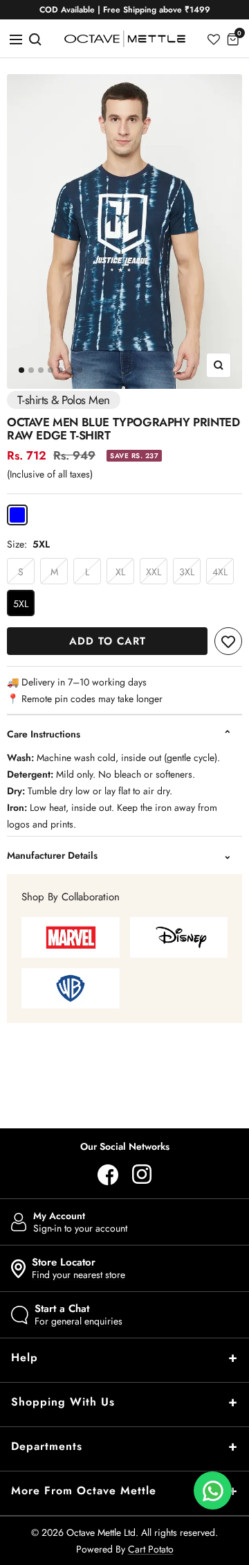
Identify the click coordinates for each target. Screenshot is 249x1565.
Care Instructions (43, 734)
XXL (153, 572)
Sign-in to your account (80, 1221)
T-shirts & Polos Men (63, 400)
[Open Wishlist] (214, 38)
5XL (20, 604)
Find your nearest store (78, 1268)
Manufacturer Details (52, 855)
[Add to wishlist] (228, 641)
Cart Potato (151, 1549)
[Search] (35, 38)
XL (120, 572)
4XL (220, 572)
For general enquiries (78, 1315)
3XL (186, 572)
